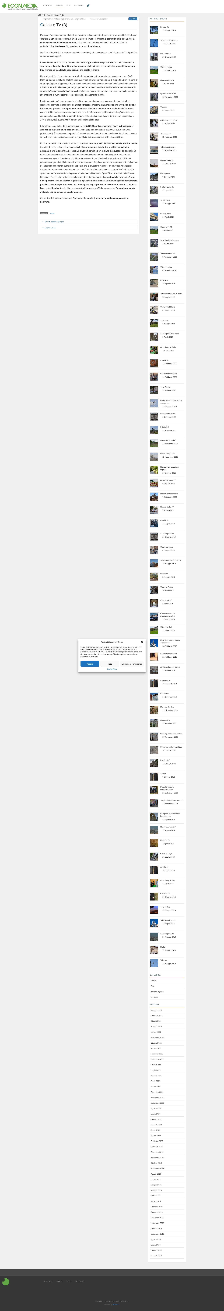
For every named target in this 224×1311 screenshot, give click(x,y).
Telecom (163, 960)
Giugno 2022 (156, 1043)
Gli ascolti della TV (168, 480)
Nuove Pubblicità (167, 80)
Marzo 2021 (156, 1087)
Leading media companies (171, 734)
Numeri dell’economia (169, 494)
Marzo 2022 (156, 1048)
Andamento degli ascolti (170, 667)
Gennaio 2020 (157, 1147)
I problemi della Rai (168, 94)
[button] (142, 642)
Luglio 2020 (155, 1114)
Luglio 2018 (155, 1245)
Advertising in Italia (168, 347)
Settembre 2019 (157, 1168)
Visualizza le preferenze (132, 664)
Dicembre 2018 (157, 1218)
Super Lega (165, 200)
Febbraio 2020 (157, 1141)
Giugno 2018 (156, 1250)
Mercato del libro (167, 707)
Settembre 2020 (157, 1103)
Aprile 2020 (155, 1130)
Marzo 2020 (156, 1136)
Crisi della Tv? (166, 627)
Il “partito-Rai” (166, 600)
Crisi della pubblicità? (169, 120)
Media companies (167, 454)
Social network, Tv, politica (171, 747)
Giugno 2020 (156, 1119)
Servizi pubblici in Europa (170, 560)
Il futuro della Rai (167, 187)
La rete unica (50, 228)
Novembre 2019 (157, 1158)
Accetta (90, 664)
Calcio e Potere (166, 587)
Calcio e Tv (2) (166, 854)
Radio (162, 947)
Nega (110, 664)
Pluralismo (164, 693)
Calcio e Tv (165, 893)
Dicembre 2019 (157, 1152)
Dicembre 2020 (157, 1092)
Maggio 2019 (156, 1190)
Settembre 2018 (157, 1234)
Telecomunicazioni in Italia (171, 294)
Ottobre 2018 (156, 1228)
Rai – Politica (165, 54)
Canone (163, 107)
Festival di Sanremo (168, 373)
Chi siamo (79, 1282)
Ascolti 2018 (165, 680)
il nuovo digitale (157, 992)
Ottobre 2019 (156, 1163)
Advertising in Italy (167, 880)
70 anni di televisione (169, 40)
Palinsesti (164, 280)
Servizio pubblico (167, 534)
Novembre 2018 (157, 1223)
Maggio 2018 (156, 1256)
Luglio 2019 (155, 1179)
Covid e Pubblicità (167, 307)
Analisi (133, 19)
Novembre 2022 (157, 1037)
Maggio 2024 (156, 1010)
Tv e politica (165, 907)
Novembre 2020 (157, 1097)
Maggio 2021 (156, 1076)
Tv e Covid (164, 320)
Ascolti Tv (164, 360)
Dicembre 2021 (157, 1059)
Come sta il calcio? (168, 440)
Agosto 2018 (156, 1239)
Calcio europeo (166, 547)
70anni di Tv (165, 134)
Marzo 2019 (156, 1201)
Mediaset (164, 573)
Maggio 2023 (156, 1026)
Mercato (154, 997)
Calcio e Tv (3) (166, 227)
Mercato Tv (165, 840)
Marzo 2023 (156, 1032)
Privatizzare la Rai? (168, 414)
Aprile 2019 (155, 1196)
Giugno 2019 (156, 1185)
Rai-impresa (165, 173)
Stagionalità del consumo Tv (172, 800)
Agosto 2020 (156, 1108)
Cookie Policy (112, 669)
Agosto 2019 (156, 1174)
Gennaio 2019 (157, 1212)
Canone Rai (165, 720)
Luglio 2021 (155, 1070)
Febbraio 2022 (157, 1054)
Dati (152, 986)
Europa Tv (164, 27)
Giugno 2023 (156, 1021)
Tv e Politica (165, 387)
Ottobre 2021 (156, 1065)
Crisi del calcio (166, 67)
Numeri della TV (167, 507)
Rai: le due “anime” (168, 827)
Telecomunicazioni (167, 147)
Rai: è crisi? (165, 760)
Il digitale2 (164, 427)
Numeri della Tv (166, 160)
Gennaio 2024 (157, 1016)
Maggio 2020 (156, 1125)
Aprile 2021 (155, 1081)
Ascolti (163, 773)
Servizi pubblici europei (54, 222)
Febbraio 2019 (157, 1207)
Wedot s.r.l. (116, 1305)
